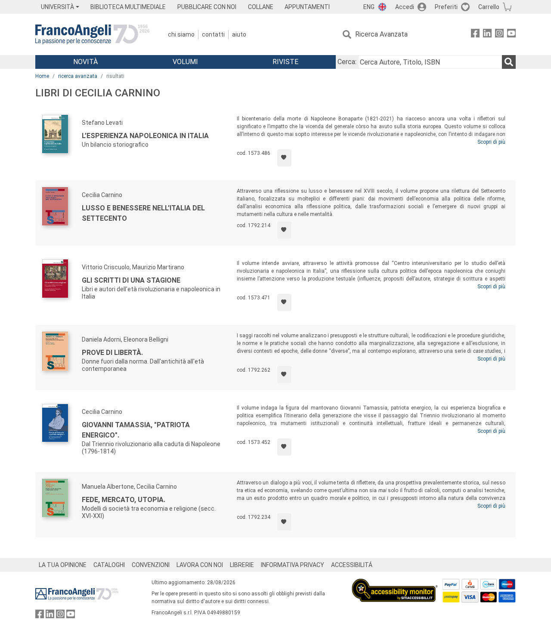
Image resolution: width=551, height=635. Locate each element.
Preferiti (446, 6)
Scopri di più (491, 142)
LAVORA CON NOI (199, 564)
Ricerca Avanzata (381, 34)
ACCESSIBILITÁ (351, 564)
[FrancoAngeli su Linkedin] (487, 34)
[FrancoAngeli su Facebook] (475, 34)
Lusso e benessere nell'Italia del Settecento (143, 213)
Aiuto (239, 34)
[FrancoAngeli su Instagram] (499, 34)
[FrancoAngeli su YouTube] (511, 34)
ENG (369, 6)
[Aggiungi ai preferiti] (284, 157)
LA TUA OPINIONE (63, 564)
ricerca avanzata (77, 76)
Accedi (404, 6)
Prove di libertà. (112, 352)
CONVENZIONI (151, 564)
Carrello (488, 6)
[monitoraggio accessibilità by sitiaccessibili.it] (395, 584)
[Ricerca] (509, 62)
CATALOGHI (109, 564)
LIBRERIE (242, 564)
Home (42, 76)
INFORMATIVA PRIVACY (292, 564)
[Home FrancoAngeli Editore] (92, 34)
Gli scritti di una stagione (131, 280)
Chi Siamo (181, 34)
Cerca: (346, 62)
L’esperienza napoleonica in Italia (145, 136)
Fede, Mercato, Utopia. (123, 500)
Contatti (213, 34)
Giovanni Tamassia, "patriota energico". (136, 430)
